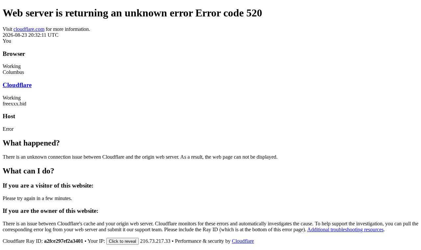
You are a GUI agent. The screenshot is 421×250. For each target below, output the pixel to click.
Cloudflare (17, 84)
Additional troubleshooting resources (345, 229)
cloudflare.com (28, 29)
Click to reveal (122, 241)
